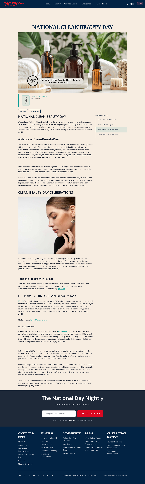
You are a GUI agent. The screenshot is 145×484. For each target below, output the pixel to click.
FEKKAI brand (63, 331)
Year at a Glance (70, 4)
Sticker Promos (69, 453)
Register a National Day (49, 438)
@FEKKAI (61, 289)
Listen (104, 4)
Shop (98, 4)
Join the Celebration (90, 413)
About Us (22, 442)
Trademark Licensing (48, 451)
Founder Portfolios (114, 442)
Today (47, 4)
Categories (86, 4)
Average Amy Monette (40, 96)
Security (21, 460)
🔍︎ (127, 3)
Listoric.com (67, 444)
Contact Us (22, 445)
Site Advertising (46, 447)
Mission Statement (25, 464)
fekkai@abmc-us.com (38, 320)
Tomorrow (56, 4)
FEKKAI (21, 301)
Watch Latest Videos (93, 438)
